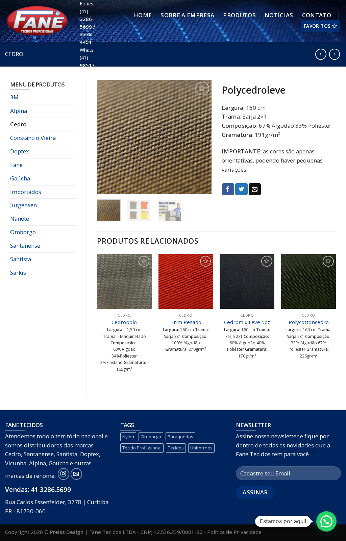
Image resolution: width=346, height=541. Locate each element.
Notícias (279, 15)
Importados (25, 192)
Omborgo (23, 232)
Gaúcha (20, 178)
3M (14, 97)
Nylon (128, 437)
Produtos (239, 15)
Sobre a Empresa (187, 15)
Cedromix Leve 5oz (247, 322)
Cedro (14, 54)
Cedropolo (124, 322)
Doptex (19, 151)
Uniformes (201, 448)
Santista (20, 259)
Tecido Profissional (142, 448)
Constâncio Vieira (33, 138)
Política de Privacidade (234, 531)
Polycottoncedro (309, 322)
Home (143, 15)
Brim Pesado (185, 322)
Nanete (19, 218)
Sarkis (18, 272)
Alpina (18, 111)
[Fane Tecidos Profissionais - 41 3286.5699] (37, 21)
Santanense (25, 245)
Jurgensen (23, 205)
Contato (316, 15)
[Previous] (108, 137)
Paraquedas (180, 437)
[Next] (201, 137)
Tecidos (176, 448)
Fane (16, 165)
